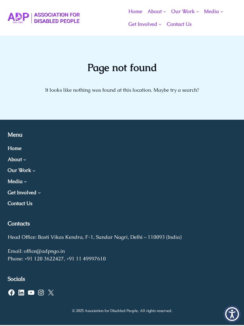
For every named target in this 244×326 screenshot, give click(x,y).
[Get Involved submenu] (160, 24)
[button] (232, 314)
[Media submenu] (221, 11)
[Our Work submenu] (197, 11)
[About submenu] (164, 11)
